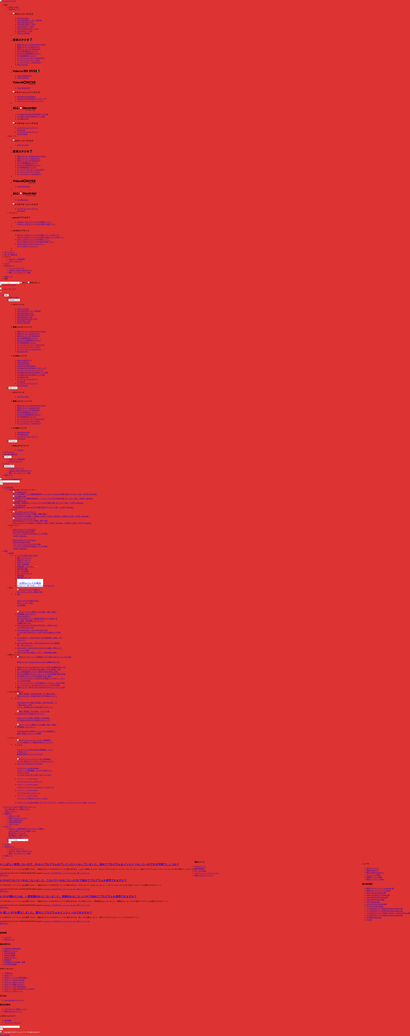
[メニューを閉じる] (1, 291)
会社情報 (7, 1020)
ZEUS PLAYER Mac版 (374, 906)
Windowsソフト (14, 300)
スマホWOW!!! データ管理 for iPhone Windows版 (384, 911)
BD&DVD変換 (9, 955)
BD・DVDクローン (24, 573)
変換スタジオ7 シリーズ (18, 818)
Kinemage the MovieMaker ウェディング (31, 99)
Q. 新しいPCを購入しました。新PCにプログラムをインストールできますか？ (46, 912)
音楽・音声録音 (23, 564)
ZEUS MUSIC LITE (25, 27)
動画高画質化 (200, 869)
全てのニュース (372, 868)
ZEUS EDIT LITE (24, 31)
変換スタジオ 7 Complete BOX (28, 47)
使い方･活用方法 (10, 255)
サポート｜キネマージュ (13, 991)
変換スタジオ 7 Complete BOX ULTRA (31, 45)
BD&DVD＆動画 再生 (12, 949)
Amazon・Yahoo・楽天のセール (20, 851)
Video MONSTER (23, 88)
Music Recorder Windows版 (376, 893)
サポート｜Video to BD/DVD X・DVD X (19, 989)
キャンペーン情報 (373, 875)
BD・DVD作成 (200, 871)
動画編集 (20, 576)
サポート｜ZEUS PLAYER (14, 980)
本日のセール (9, 466)
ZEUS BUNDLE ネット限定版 (29, 20)
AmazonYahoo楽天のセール (20, 270)
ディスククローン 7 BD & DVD (29, 62)
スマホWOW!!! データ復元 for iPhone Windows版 (384, 909)
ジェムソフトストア (16, 268)
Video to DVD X (23, 78)
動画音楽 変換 (22, 569)
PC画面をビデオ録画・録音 (14, 962)
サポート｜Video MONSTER (15, 987)
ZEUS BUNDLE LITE (25, 22)
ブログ (6, 263)
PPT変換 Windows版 (373, 917)
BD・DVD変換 (23, 571)
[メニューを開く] (1, 287)
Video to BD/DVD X (24, 76)
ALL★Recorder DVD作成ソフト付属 (31, 117)
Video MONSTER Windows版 (377, 897)
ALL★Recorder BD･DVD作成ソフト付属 (32, 114)
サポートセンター (15, 261)
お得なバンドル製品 (30, 583)
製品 (6, 295)
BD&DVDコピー (10, 957)
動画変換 (7, 960)
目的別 (11, 553)
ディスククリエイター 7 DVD (28, 60)
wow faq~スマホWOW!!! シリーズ (56, 873)
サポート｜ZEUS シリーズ (14, 982)
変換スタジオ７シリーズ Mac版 (378, 891)
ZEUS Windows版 (372, 902)
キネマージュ (14, 824)
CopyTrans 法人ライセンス (14, 1000)
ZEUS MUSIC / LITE (24, 317)
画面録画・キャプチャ (27, 567)
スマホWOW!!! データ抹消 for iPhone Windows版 (384, 915)
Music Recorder (22, 65)
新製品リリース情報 (374, 877)
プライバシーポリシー (12, 1023)
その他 (369, 920)
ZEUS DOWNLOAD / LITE (27, 319)
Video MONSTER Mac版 (375, 900)
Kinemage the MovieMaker (26, 97)
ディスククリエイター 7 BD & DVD (30, 58)
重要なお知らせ (372, 870)
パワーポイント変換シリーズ (15, 1009)
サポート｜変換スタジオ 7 (14, 984)
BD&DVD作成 (9, 953)
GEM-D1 (20, 450)
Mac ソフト (13, 388)
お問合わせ (8, 973)
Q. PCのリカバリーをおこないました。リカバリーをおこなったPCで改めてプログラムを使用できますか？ (63, 880)
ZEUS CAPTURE (23, 33)
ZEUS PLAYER (23, 18)
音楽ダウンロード (24, 562)
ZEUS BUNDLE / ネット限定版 (29, 311)
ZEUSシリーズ (14, 816)
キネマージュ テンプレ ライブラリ (30, 101)
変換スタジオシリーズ (12, 1011)
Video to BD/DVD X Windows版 (378, 895)
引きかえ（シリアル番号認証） (16, 978)
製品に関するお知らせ (375, 873)
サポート (8, 457)
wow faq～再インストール (79, 873)
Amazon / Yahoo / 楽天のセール (20, 471)
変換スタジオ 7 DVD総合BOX (28, 49)
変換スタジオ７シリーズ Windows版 (380, 888)
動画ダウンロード (24, 560)
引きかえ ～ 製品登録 (17, 259)
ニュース (7, 937)
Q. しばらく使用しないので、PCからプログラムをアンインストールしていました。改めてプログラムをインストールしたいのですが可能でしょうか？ (89, 864)
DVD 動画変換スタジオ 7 (26, 56)
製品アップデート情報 (375, 879)
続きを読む (4, 875)
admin (2, 873)
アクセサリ (12, 441)
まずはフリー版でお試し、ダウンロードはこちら (36, 585)
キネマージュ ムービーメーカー (207, 873)
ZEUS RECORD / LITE (25, 315)
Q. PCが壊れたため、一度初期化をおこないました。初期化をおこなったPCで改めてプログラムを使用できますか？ (68, 896)
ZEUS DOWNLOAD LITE (28, 29)
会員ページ (8, 276)
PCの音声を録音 (10, 964)
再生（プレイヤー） (24, 558)
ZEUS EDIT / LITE (24, 321)
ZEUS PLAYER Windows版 (376, 904)
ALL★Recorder (22, 119)
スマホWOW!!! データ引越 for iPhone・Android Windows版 (388, 913)
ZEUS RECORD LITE (26, 24)
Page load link (5, 1035)
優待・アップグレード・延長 (20, 272)
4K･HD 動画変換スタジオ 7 (27, 51)
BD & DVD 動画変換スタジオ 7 (29, 53)
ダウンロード (9, 252)
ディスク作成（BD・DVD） (28, 555)
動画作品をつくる (24, 578)
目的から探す (14, 7)
